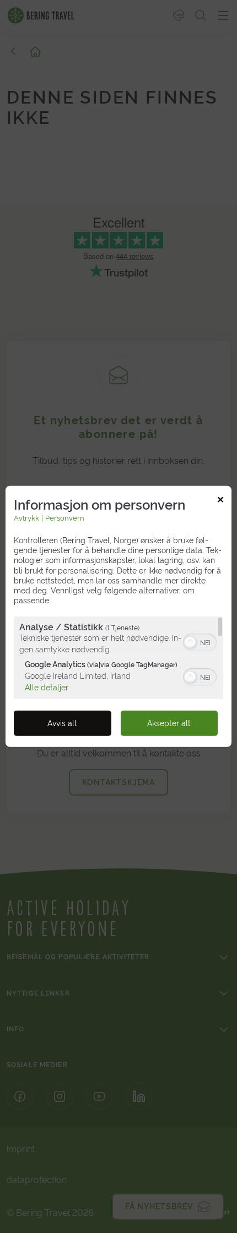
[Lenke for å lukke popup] (220, 501)
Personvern (64, 518)
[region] (118, 657)
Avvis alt (62, 723)
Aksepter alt (169, 723)
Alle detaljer (46, 687)
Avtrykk (26, 518)
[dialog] (118, 616)
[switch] (200, 641)
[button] (190, 642)
